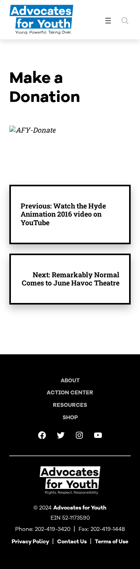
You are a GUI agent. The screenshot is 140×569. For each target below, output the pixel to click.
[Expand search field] (125, 20)
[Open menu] (108, 20)
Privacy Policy (30, 541)
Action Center (70, 392)
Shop (70, 417)
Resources (70, 405)
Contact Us (72, 541)
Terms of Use (111, 541)
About (70, 380)
